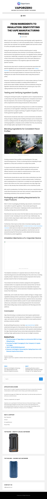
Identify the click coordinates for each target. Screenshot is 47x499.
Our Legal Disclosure (8, 422)
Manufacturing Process (28, 357)
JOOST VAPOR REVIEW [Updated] (15, 347)
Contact (6, 419)
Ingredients (17, 357)
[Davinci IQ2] (13, 469)
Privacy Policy (7, 424)
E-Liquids (9, 357)
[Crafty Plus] (13, 442)
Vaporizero (23, 8)
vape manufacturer (30, 325)
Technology (10, 356)
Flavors (12, 357)
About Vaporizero (7, 417)
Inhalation (21, 357)
